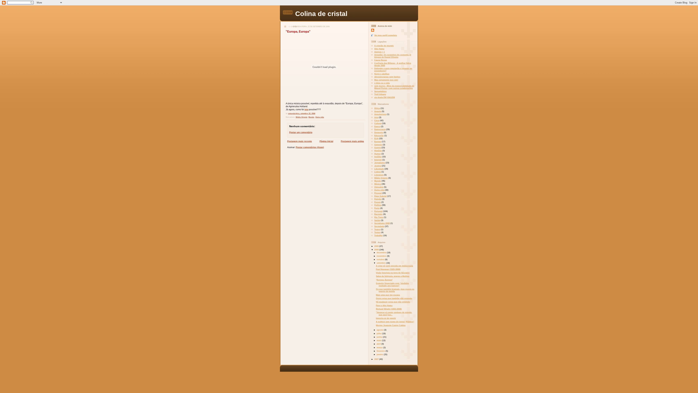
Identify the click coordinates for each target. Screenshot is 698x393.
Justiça (377, 166)
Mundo (311, 117)
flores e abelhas (381, 74)
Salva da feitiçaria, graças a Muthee (392, 276)
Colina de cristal (321, 13)
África (377, 108)
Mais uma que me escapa (388, 295)
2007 (376, 359)
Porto (377, 208)
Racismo (378, 214)
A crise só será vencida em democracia (394, 266)
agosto (380, 330)
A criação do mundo (384, 46)
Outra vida (319, 117)
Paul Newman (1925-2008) (388, 269)
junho (380, 337)
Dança (377, 126)
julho (379, 333)
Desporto (378, 132)
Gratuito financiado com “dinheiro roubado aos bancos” (392, 284)
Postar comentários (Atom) (310, 147)
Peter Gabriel (380, 196)
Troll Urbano (380, 94)
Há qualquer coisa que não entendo (393, 302)
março (380, 347)
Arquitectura (380, 114)
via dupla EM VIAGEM (384, 97)
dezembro (382, 252)
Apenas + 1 (379, 52)
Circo (376, 120)
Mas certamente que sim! (386, 80)
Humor (377, 154)
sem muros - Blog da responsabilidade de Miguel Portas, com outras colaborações (394, 87)
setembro (381, 263)
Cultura (377, 123)
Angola (377, 111)
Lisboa (377, 172)
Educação (379, 135)
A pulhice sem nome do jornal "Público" (395, 322)
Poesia (377, 202)
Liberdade (379, 169)
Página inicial (326, 141)
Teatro (377, 229)
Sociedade (379, 226)
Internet (378, 160)
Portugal (378, 211)
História (378, 151)
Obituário (378, 187)
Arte (376, 117)
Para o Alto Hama (384, 305)
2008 (376, 250)
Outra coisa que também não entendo (394, 298)
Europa (377, 141)
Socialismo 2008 (382, 223)
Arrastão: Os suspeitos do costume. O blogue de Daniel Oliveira (392, 56)
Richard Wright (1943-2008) (389, 309)
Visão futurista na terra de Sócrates (393, 273)
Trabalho (378, 235)
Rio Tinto (378, 217)
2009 (376, 246)
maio (379, 340)
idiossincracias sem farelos (387, 77)
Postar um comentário (300, 132)
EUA (376, 138)
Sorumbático (380, 91)
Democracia (380, 129)
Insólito (378, 157)
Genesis (378, 145)
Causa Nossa (380, 60)
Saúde (377, 220)
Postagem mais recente (299, 141)
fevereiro (381, 351)
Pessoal (378, 193)
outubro (381, 259)
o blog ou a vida (382, 83)
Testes (377, 232)
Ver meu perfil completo (385, 35)
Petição (377, 199)
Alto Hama (379, 49)
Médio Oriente (301, 117)
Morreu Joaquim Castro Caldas (391, 325)
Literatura (379, 175)
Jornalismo (379, 163)
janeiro (380, 354)
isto (306, 109)
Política (377, 205)
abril (379, 344)
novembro (382, 256)
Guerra (377, 147)
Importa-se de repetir (386, 318)
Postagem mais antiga (352, 141)
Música (377, 184)
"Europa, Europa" (298, 31)
